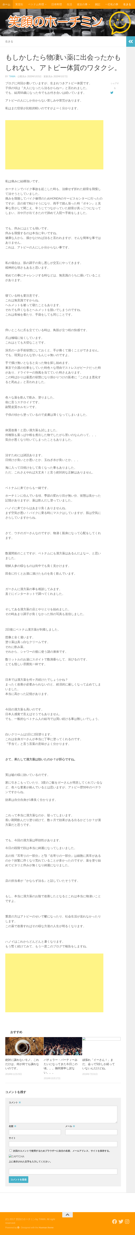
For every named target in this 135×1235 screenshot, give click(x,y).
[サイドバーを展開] (130, 41)
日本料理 (56, 4)
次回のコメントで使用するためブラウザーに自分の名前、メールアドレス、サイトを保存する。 (62, 1151)
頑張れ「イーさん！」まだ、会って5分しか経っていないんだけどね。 (98, 1064)
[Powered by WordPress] (18, 1228)
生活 (69, 4)
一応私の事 (111, 4)
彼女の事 (82, 4)
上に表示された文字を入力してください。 (30, 1161)
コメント (15, 1102)
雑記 (97, 4)
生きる (127, 4)
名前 (12, 1126)
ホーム (6, 4)
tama (12, 76)
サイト (12, 1138)
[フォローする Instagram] (127, 1221)
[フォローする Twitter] (120, 1221)
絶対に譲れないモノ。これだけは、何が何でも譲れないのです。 (22, 1064)
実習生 (19, 4)
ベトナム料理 (36, 4)
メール (70, 1126)
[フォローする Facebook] (114, 1221)
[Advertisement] (54, 144)
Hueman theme (46, 1227)
